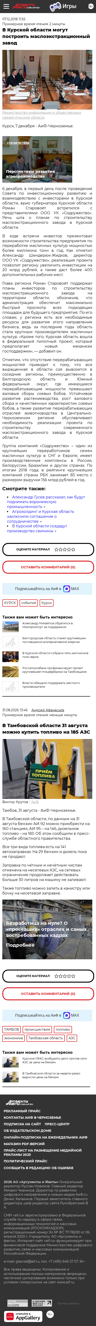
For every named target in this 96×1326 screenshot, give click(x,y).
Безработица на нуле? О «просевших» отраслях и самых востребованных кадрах (46, 929)
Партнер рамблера (68, 1303)
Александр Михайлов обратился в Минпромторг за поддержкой (47, 625)
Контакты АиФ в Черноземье (32, 1117)
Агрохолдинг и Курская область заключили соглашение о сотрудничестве (40, 516)
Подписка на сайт (22, 1124)
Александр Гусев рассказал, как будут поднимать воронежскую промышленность (46, 502)
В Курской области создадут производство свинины (37, 528)
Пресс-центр (57, 1124)
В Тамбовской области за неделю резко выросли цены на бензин (51, 1075)
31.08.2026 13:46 (15, 710)
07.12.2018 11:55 (13, 19)
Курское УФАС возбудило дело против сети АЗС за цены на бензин (54, 1060)
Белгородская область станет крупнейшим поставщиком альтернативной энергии (54, 640)
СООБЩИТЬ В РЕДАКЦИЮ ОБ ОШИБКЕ (38, 1168)
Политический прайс (25, 1161)
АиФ (35, 802)
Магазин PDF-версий (24, 1144)
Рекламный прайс (22, 1111)
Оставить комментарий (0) (48, 567)
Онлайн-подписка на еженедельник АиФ (45, 1137)
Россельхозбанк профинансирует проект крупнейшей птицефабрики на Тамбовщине (54, 669)
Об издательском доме (27, 1131)
